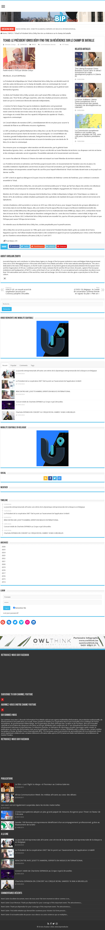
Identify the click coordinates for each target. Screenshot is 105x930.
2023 (3, 555)
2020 (3, 564)
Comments (24, 365)
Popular (13, 365)
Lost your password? (11, 613)
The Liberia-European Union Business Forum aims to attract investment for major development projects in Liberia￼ (88, 72)
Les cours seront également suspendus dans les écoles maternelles (30, 805)
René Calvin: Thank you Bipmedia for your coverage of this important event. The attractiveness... (36, 907)
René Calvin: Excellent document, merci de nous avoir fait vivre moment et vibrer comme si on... (35, 899)
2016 (3, 576)
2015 (3, 579)
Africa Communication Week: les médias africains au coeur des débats (45, 795)
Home (4, 33)
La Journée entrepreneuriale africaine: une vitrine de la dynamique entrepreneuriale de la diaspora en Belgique (56, 371)
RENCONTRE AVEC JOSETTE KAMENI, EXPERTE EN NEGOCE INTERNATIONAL (43, 391)
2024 (3, 552)
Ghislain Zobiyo (10, 44)
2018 (3, 570)
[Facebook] (50, 478)
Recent (5, 365)
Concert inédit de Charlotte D (26, 29)
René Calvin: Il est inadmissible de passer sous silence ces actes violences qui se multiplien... (34, 915)
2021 (3, 561)
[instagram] (59, 478)
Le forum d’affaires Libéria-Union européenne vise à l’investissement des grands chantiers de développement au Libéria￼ (88, 103)
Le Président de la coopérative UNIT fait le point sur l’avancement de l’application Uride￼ (48, 381)
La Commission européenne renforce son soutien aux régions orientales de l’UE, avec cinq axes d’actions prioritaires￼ (88, 134)
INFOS (10, 33)
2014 (3, 582)
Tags (32, 365)
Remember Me (20, 608)
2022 (3, 558)
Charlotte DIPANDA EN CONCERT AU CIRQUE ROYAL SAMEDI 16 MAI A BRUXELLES (45, 412)
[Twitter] (55, 478)
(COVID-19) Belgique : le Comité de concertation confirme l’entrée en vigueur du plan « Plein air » (86, 291)
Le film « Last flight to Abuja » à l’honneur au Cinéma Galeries (42, 784)
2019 (3, 567)
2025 (3, 550)
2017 (3, 573)
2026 (3, 547)
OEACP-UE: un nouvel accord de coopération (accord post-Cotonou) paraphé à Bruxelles (18, 291)
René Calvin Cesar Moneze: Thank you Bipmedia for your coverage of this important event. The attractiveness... (41, 903)
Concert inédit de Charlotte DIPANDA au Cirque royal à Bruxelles (39, 402)
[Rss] (46, 478)
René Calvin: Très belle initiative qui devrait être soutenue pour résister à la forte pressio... (33, 911)
